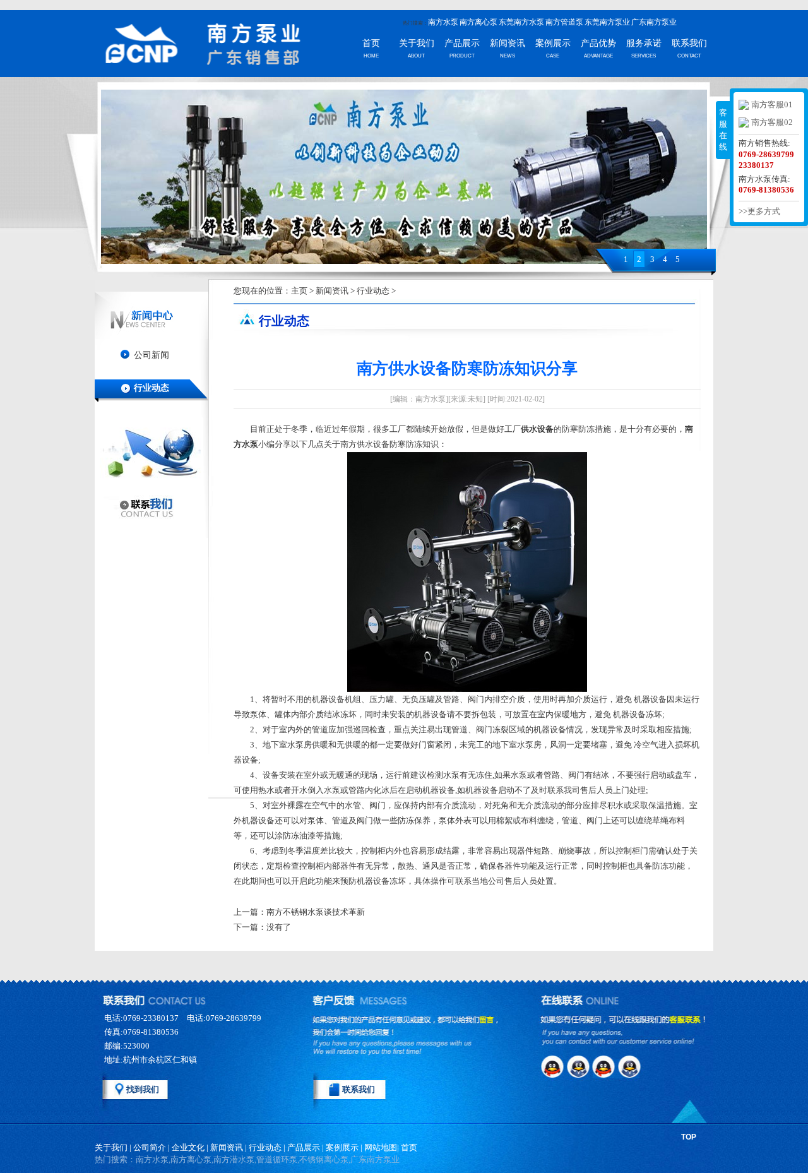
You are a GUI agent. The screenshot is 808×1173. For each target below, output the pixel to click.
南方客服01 (772, 104)
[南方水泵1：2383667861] (553, 1066)
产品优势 (598, 43)
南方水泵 (443, 22)
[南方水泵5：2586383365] (553, 1090)
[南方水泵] (183, 45)
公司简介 (149, 1147)
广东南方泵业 (654, 22)
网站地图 (380, 1147)
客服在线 (723, 130)
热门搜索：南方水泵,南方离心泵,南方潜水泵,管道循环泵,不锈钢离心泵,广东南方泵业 (247, 1159)
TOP (688, 1137)
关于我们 (416, 43)
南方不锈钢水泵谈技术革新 (315, 912)
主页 (299, 290)
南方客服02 (772, 122)
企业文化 (188, 1147)
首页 (371, 43)
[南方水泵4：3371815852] (632, 1066)
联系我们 (689, 43)
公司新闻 (151, 355)
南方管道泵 (564, 22)
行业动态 (151, 388)
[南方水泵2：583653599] (579, 1066)
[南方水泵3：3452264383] (606, 1066)
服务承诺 (644, 43)
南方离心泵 (478, 22)
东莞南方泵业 (607, 22)
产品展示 (462, 43)
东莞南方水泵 (521, 22)
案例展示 (553, 43)
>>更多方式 (759, 211)
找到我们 (142, 1089)
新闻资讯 (507, 43)
